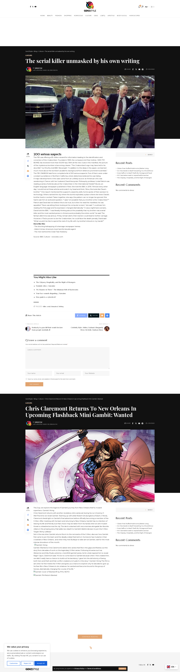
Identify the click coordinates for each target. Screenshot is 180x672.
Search (150, 154)
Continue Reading (90, 637)
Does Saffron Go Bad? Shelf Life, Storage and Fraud (134, 173)
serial (48, 306)
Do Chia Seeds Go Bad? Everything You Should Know (135, 171)
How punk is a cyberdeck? (46, 297)
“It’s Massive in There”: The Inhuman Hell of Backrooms (57, 290)
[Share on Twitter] (136, 69)
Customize (14, 663)
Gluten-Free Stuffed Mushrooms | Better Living (133, 168)
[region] (27, 655)
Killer (44, 306)
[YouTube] (35, 6)
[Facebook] (30, 6)
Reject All (27, 663)
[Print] (142, 69)
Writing (61, 306)
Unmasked (54, 306)
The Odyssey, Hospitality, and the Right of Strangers (55, 282)
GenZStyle (38, 68)
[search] (142, 7)
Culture (28, 55)
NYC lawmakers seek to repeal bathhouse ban (133, 175)
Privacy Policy (79, 668)
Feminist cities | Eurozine (45, 286)
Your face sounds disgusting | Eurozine (51, 293)
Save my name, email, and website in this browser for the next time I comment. (52, 379)
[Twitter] (32, 6)
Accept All (41, 663)
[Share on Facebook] (132, 69)
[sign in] (27, 7)
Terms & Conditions (94, 668)
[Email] (139, 69)
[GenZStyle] (90, 7)
